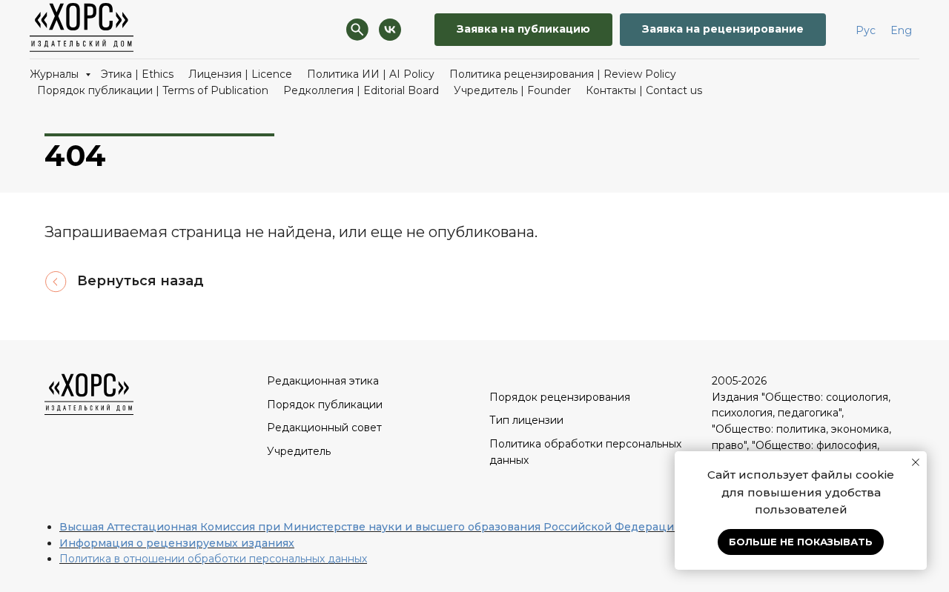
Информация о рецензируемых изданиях (176, 543)
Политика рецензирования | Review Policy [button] (562, 74)
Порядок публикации (325, 404)
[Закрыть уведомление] (915, 462)
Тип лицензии (526, 420)
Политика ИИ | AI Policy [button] (370, 74)
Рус (866, 30)
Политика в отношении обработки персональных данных (213, 558)
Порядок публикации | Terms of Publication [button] (152, 90)
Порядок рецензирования (559, 397)
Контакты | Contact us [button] (644, 90)
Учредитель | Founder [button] (512, 90)
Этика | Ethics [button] (137, 74)
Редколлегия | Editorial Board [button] (361, 90)
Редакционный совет (324, 427)
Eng (901, 30)
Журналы (56, 74)
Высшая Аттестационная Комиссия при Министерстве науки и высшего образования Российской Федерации (370, 526)
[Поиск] (357, 30)
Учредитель (299, 451)
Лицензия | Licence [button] (240, 74)
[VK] (390, 30)
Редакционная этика (323, 381)
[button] (523, 30)
